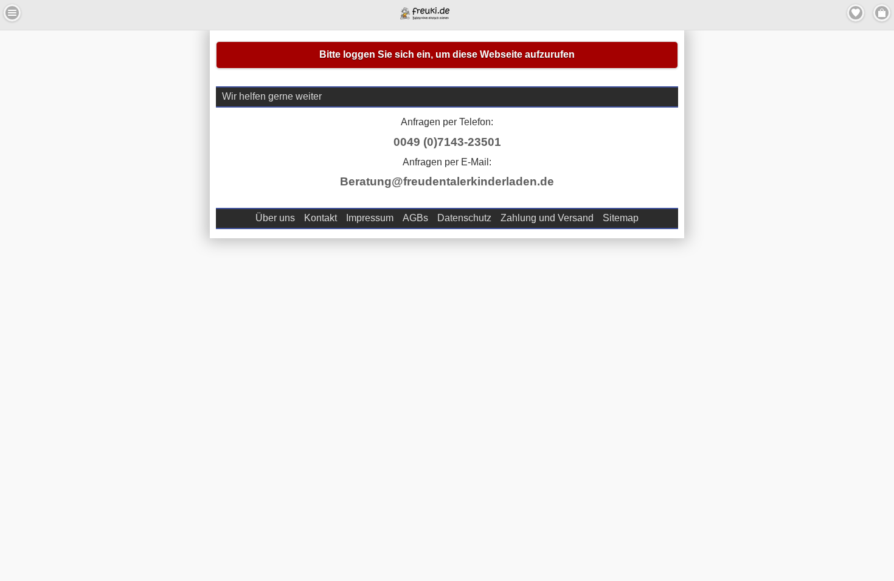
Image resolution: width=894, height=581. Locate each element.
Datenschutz (464, 218)
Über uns (275, 218)
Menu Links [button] (12, 13)
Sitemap (621, 218)
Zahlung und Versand (547, 218)
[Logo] (424, 16)
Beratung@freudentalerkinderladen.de (447, 181)
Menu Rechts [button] (882, 13)
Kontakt (320, 218)
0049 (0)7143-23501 (447, 142)
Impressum (369, 218)
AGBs (415, 218)
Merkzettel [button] (856, 13)
